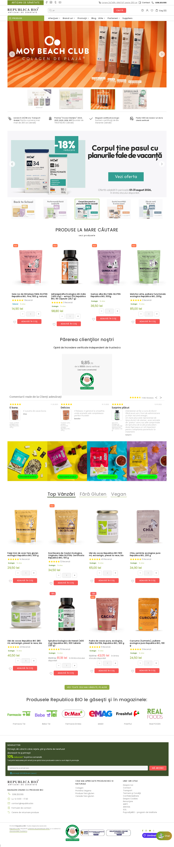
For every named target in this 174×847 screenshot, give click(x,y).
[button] (14, 322)
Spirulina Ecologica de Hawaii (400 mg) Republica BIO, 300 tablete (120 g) (117, 426)
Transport (127, 790)
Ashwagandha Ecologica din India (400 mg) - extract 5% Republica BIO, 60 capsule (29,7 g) (68, 296)
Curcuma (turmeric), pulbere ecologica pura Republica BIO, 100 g (147, 643)
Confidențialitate (131, 796)
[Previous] (12, 54)
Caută (119, 10)
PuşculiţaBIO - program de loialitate (140, 812)
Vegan (118, 494)
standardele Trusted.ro (18, 831)
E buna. (14, 407)
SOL (125, 809)
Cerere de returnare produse (25, 812)
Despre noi (128, 785)
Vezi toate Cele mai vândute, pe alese (87, 687)
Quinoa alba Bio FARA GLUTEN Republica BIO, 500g (106, 295)
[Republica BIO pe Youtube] (60, 2)
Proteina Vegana (83, 790)
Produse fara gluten (84, 793)
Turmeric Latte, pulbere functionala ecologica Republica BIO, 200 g (65, 426)
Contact (146, 2)
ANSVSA (126, 807)
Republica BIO (23, 10)
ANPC (125, 804)
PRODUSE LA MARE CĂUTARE (87, 232)
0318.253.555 (161, 2)
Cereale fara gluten (84, 796)
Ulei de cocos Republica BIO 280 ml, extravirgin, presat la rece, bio (24, 642)
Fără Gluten (93, 494)
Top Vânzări (61, 494)
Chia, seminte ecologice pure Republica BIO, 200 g (145, 554)
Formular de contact (21, 808)
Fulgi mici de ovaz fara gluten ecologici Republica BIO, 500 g (23, 554)
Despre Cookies (130, 798)
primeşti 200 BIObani (24, 773)
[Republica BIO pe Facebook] (46, 2)
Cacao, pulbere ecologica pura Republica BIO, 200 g (14, 425)
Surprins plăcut (120, 407)
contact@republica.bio (22, 803)
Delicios (65, 407)
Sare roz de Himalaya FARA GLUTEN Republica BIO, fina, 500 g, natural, (29, 295)
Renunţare (128, 801)
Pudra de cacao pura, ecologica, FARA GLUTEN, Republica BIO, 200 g (106, 642)
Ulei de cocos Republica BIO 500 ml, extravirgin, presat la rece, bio (106, 554)
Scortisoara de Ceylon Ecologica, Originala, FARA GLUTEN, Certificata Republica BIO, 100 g (66, 555)
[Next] (162, 54)
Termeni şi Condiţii (132, 793)
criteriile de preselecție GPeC (39, 829)
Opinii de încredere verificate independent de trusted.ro (87, 347)
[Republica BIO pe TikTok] (55, 2)
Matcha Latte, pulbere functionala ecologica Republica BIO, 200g (148, 295)
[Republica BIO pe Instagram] (51, 2)
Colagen (79, 788)
